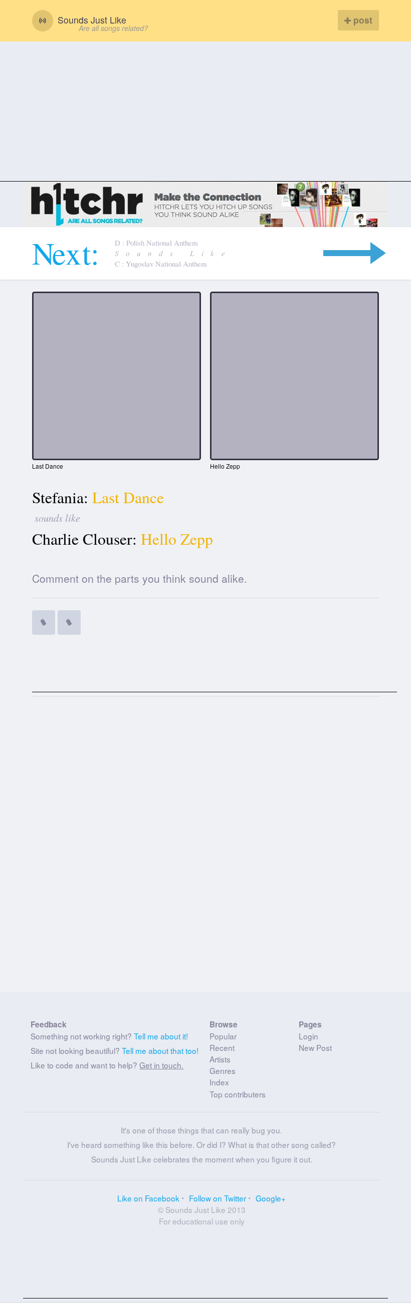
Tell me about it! (161, 1035)
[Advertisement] (205, 112)
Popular (223, 1035)
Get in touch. (161, 1064)
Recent (222, 1047)
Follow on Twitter (217, 1197)
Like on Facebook (148, 1197)
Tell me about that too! (160, 1050)
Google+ (271, 1197)
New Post (315, 1047)
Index (219, 1081)
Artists (220, 1058)
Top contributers (238, 1093)
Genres (223, 1070)
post (361, 20)
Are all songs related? (113, 28)
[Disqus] (205, 848)
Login (308, 1035)
